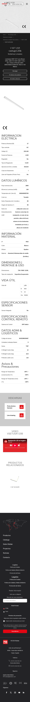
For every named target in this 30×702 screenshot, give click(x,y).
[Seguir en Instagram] (15, 692)
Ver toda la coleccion (15, 78)
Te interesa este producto (15, 74)
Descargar (21, 407)
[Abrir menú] (26, 4)
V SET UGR (24, 39)
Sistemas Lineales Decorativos (11, 39)
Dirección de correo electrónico (15, 597)
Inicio (4, 34)
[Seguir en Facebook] (6, 692)
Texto (6, 611)
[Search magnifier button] (9, 4)
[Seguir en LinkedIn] (23, 692)
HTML (6, 608)
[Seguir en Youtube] (19, 692)
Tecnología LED (12, 34)
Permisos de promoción (15, 615)
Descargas (15, 71)
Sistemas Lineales (7, 37)
